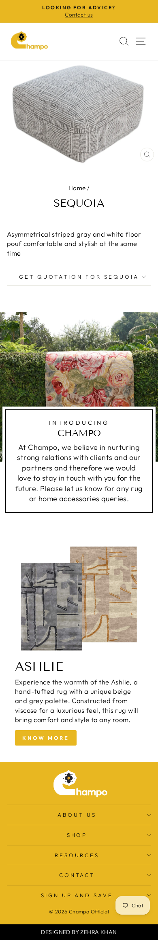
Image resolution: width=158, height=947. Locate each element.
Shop (77, 835)
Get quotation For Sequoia (79, 276)
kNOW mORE (45, 738)
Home (77, 188)
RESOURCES (77, 855)
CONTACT (77, 875)
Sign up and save (77, 895)
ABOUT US (77, 814)
